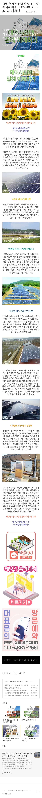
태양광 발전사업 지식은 (12, 688)
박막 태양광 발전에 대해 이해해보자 (15, 693)
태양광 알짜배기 (31, 11)
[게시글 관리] (12, 673)
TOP (38, 791)
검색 (33, 4)
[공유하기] (10, 673)
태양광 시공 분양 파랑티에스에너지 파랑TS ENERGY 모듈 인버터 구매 (20, 4)
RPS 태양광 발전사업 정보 (13, 682)
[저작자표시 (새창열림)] (25, 673)
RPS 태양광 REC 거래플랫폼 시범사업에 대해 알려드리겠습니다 (17, 696)
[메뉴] (38, 3)
